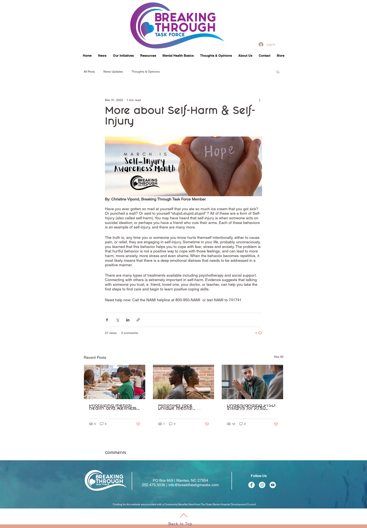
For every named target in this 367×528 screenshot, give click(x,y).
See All (278, 356)
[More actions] (259, 100)
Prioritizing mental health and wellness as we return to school (114, 407)
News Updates (113, 71)
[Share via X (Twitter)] (117, 320)
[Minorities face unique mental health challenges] (183, 382)
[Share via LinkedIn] (128, 320)
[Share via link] (138, 320)
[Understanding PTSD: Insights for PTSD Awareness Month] (252, 382)
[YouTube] (273, 485)
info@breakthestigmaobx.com (193, 485)
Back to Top (180, 523)
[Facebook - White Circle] (251, 485)
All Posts (89, 71)
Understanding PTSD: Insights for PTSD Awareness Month (251, 407)
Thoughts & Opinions (145, 71)
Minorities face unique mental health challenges (179, 407)
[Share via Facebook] (107, 320)
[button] (123, 55)
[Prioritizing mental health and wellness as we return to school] (114, 382)
